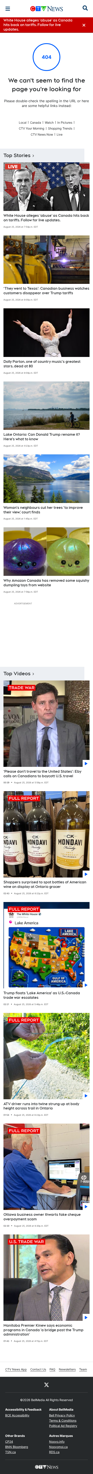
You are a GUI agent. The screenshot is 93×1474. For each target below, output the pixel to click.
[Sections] (7, 8)
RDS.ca (54, 1452)
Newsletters (67, 1369)
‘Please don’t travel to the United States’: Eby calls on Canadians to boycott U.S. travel (42, 773)
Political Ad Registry (63, 1426)
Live (60, 134)
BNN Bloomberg (16, 1447)
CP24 (9, 1441)
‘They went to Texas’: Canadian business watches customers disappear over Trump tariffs (46, 290)
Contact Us (38, 1369)
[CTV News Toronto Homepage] (46, 8)
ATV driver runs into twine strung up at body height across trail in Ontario (41, 1106)
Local (22, 122)
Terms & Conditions (62, 1420)
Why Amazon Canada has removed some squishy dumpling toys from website (46, 582)
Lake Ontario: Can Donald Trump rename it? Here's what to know (41, 436)
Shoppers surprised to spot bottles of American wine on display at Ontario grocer (44, 884)
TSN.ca (10, 1452)
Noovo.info (56, 1441)
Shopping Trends (60, 128)
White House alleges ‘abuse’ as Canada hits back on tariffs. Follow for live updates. (46, 218)
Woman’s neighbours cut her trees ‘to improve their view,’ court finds (43, 510)
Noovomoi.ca (58, 1447)
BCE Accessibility (17, 1415)
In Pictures (64, 122)
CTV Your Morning (31, 128)
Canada (35, 122)
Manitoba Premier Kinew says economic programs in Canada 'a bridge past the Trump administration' (43, 1330)
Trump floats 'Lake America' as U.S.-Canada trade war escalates (41, 995)
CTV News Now (42, 134)
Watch (49, 122)
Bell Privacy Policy (62, 1415)
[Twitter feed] (46, 1384)
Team (83, 1369)
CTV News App (16, 1369)
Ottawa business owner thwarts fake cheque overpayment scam (42, 1217)
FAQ (52, 1369)
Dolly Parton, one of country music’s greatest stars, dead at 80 (41, 364)
